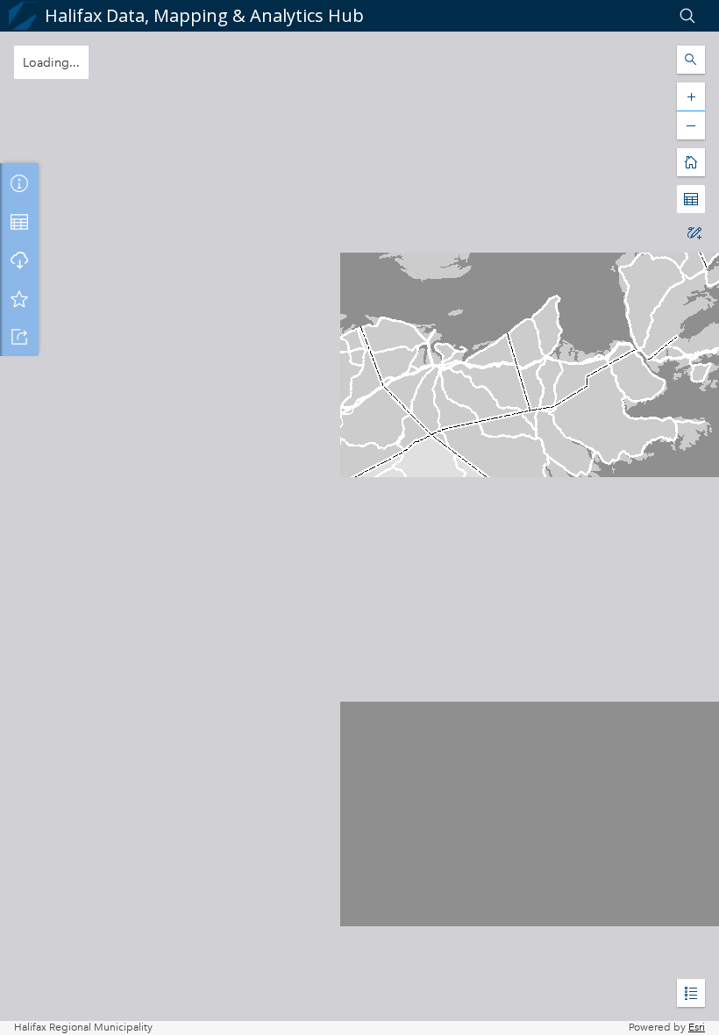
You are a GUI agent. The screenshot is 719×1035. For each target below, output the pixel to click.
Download (19, 259)
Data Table (19, 221)
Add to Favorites (19, 298)
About (19, 182)
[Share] (19, 337)
